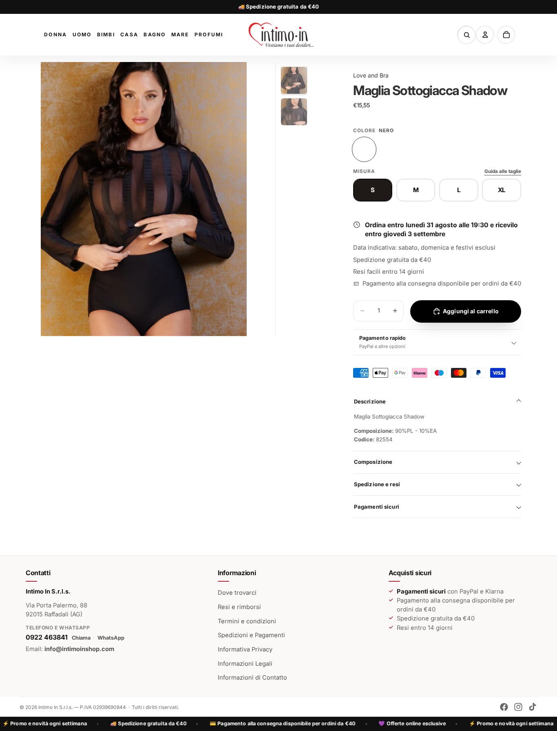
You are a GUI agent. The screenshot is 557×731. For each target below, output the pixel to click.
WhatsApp (110, 638)
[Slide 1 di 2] (294, 80)
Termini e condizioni (247, 621)
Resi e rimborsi (239, 607)
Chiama (81, 638)
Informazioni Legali (245, 663)
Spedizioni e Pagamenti (251, 635)
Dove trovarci (237, 592)
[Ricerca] (466, 35)
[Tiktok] (532, 707)
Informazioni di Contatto (252, 677)
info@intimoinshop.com (79, 649)
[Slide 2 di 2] (294, 112)
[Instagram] (518, 707)
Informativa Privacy (245, 649)
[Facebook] (504, 707)
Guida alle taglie (502, 171)
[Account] (485, 35)
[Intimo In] (281, 34)
